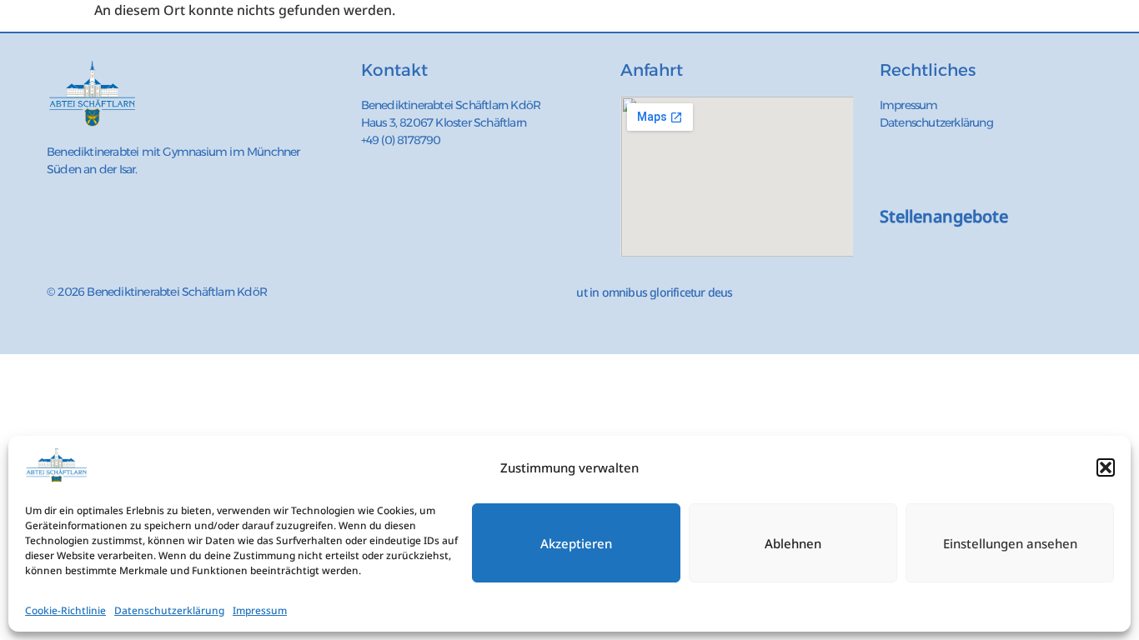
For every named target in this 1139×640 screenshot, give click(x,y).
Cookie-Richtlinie (65, 610)
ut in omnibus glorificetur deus (654, 292)
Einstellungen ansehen (1010, 543)
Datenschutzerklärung (169, 610)
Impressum (260, 610)
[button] (1105, 467)
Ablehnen (793, 543)
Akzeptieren (576, 543)
